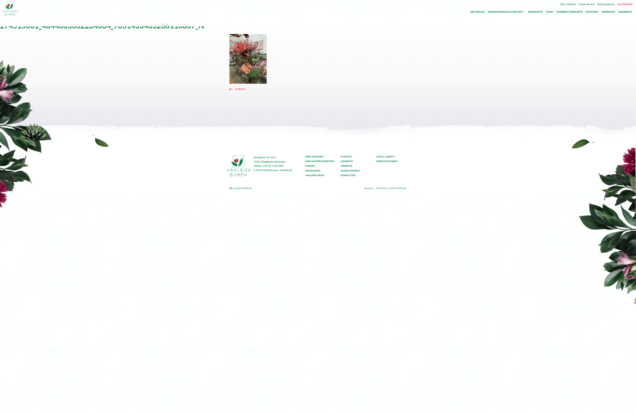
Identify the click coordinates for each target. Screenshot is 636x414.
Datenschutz (381, 188)
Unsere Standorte (569, 12)
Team (549, 12)
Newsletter (348, 175)
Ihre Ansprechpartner (319, 161)
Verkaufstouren (387, 161)
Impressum (369, 188)
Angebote (625, 12)
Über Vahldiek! (314, 156)
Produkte (535, 12)
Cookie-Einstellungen (397, 188)
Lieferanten (312, 170)
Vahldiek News (314, 175)
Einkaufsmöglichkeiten (505, 12)
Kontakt (592, 12)
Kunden (310, 165)
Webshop (608, 12)
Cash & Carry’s (385, 156)
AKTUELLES (477, 12)
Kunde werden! (350, 170)
